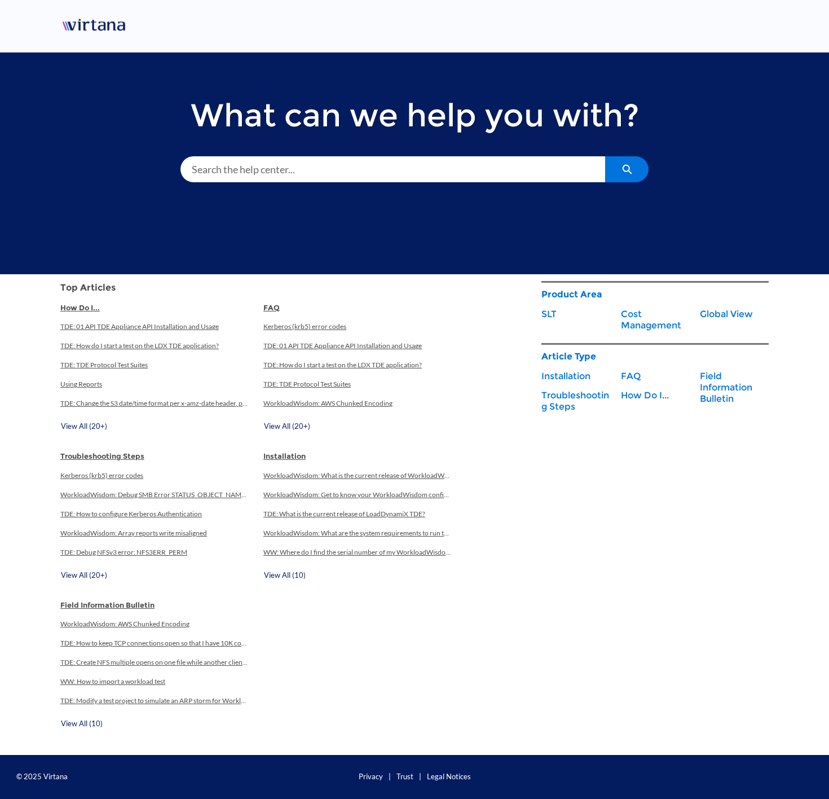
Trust (404, 776)
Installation (284, 455)
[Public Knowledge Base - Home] (96, 26)
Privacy (371, 776)
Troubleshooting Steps (102, 455)
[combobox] (392, 169)
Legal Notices (449, 776)
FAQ (271, 307)
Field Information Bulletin (107, 604)
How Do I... (80, 307)
